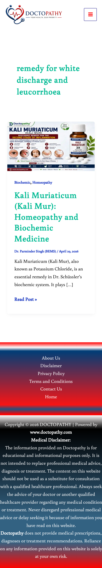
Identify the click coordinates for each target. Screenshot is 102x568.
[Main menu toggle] (90, 14)
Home (51, 396)
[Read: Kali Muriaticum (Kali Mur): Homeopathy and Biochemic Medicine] (51, 146)
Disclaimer (51, 365)
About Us (51, 358)
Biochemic (22, 182)
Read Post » (25, 299)
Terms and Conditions (51, 381)
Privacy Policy (51, 373)
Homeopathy (42, 182)
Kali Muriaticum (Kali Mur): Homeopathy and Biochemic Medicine (46, 216)
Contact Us (51, 388)
